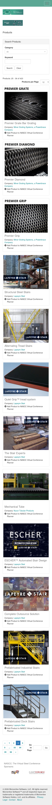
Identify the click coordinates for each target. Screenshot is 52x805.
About (19, 799)
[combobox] (26, 51)
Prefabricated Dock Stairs (20, 721)
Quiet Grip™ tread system (20, 399)
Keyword (9, 57)
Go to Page (29, 747)
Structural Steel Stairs (17, 292)
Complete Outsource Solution (22, 614)
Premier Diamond (15, 179)
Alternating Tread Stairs (18, 346)
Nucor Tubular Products (24, 510)
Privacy (40, 797)
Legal (5, 799)
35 (5, 752)
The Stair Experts (15, 453)
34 (20, 747)
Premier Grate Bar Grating (20, 123)
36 (11, 752)
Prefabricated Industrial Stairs (22, 667)
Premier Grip (12, 236)
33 (15, 747)
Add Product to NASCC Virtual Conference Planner (25, 134)
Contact (12, 799)
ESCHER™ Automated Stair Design (26, 560)
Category (9, 47)
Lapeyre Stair (19, 296)
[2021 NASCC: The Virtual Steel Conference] (13, 11)
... (9, 747)
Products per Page (30, 81)
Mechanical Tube (14, 506)
